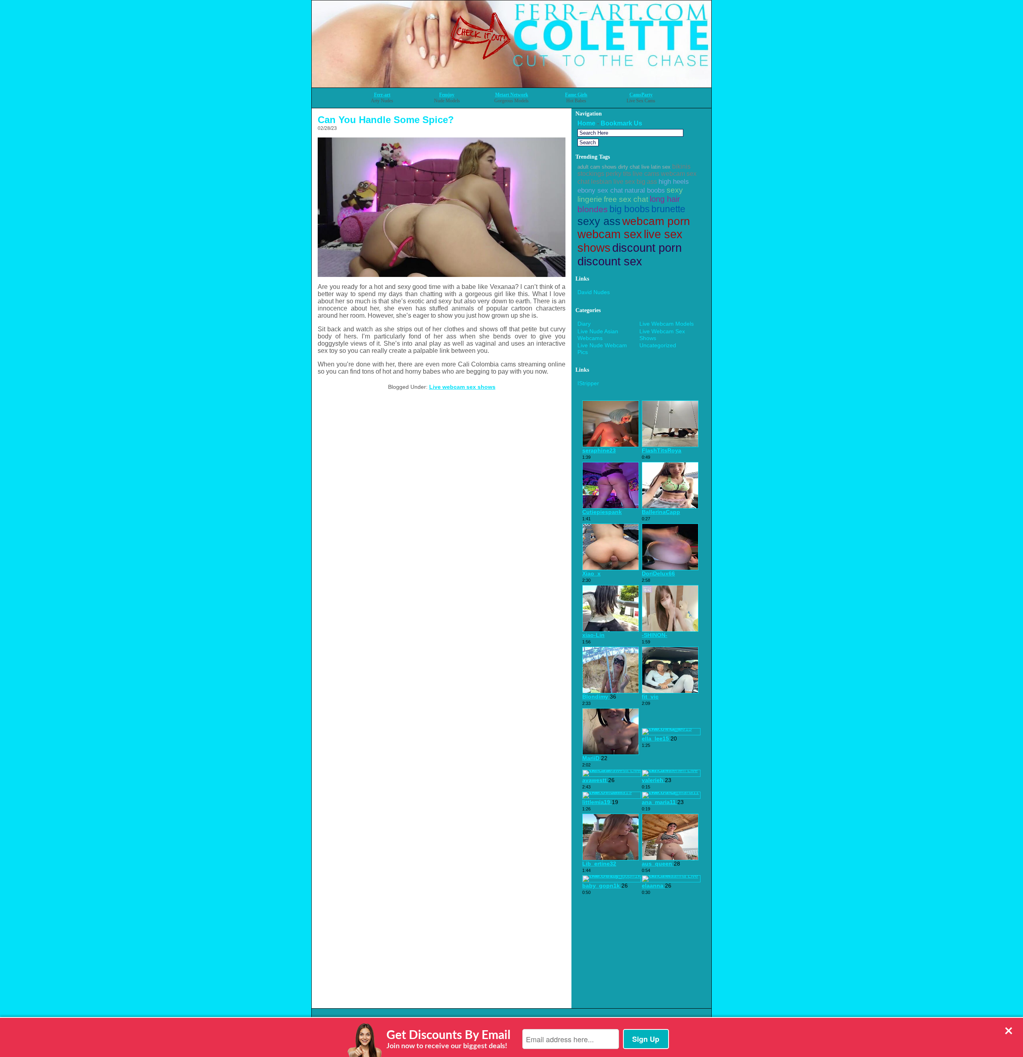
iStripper (588, 383)
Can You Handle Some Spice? (386, 119)
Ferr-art (382, 95)
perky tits (618, 173)
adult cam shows (597, 167)
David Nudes (593, 292)
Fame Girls (576, 95)
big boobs (629, 209)
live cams (646, 173)
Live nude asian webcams (597, 334)
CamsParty (641, 95)
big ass (647, 181)
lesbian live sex (613, 181)
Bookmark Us (621, 123)
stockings (590, 173)
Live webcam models (666, 323)
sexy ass (599, 221)
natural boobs (645, 190)
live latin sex (656, 167)
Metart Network (511, 95)
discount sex (609, 261)
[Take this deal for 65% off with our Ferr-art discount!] (511, 85)
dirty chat (629, 167)
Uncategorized (657, 345)
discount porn (647, 247)
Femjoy (446, 95)
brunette (668, 209)
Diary (584, 323)
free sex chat (626, 199)
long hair (665, 199)
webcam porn (656, 221)
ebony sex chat (600, 190)
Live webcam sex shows (462, 387)
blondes (592, 209)
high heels (674, 181)
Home (586, 123)
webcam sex (609, 234)
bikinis (681, 166)
